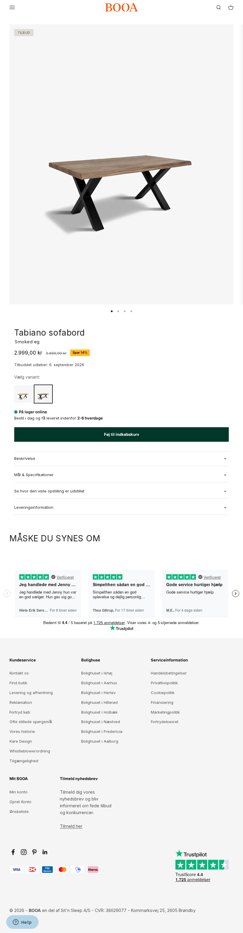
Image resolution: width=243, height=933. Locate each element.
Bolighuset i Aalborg (99, 741)
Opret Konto (20, 801)
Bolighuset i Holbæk (99, 712)
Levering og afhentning (31, 692)
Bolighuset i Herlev (98, 692)
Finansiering (162, 702)
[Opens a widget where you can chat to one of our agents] (22, 922)
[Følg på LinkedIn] (45, 852)
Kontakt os (19, 673)
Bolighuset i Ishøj (96, 673)
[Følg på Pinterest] (34, 852)
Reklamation (20, 702)
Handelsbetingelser (169, 673)
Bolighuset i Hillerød (99, 702)
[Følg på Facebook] (13, 852)
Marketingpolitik (165, 712)
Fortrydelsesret (164, 721)
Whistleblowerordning (29, 751)
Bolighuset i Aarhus (99, 682)
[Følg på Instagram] (23, 852)
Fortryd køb (19, 712)
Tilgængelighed (23, 760)
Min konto (18, 792)
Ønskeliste (19, 811)
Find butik (18, 682)
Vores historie (22, 731)
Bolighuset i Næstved (100, 721)
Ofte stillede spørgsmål (30, 721)
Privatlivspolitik (164, 682)
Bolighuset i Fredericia (101, 731)
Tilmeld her (71, 826)
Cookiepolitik (163, 692)
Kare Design (20, 741)
